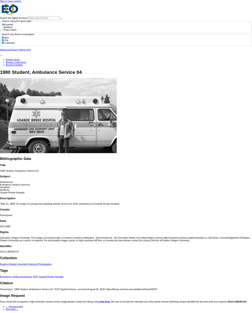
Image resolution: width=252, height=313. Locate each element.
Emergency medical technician (16, 277)
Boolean (8, 27)
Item (6, 37)
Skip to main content (10, 1)
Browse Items (13, 59)
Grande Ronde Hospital (51, 277)
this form (105, 301)
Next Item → (12, 309)
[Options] (61, 18)
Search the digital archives (14, 18)
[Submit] (1, 55)
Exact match (10, 30)
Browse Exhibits (14, 65)
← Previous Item (14, 306)
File (6, 40)
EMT (35, 277)
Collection (9, 43)
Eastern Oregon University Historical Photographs (25, 264)
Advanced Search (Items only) (15, 50)
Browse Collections (16, 62)
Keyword (8, 24)
